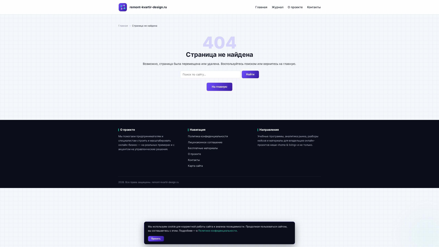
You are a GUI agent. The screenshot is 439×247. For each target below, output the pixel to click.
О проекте (295, 7)
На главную (219, 86)
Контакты (314, 7)
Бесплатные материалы (203, 148)
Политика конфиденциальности (208, 136)
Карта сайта (195, 165)
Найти (250, 74)
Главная (261, 7)
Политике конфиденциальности (217, 230)
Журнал (277, 7)
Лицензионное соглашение (205, 142)
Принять (156, 238)
